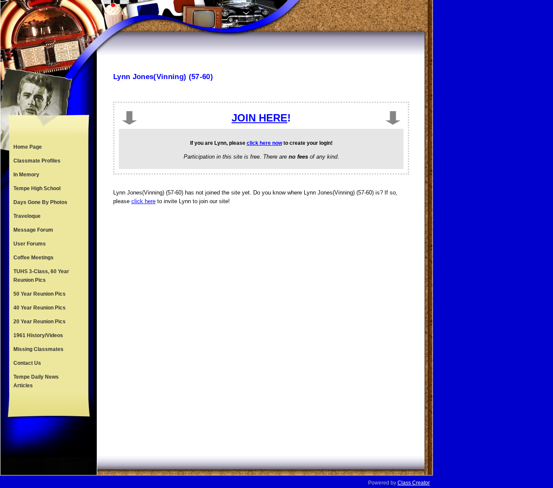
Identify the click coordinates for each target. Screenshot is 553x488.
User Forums (29, 244)
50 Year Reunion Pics (39, 294)
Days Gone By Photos (40, 202)
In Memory (26, 175)
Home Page (27, 147)
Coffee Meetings (33, 258)
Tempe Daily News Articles (36, 381)
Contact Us (27, 363)
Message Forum (33, 230)
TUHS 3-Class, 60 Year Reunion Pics (41, 275)
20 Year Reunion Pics (39, 322)
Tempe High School (36, 188)
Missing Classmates (38, 349)
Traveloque (27, 216)
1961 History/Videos (38, 335)
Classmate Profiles (36, 161)
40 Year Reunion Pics (39, 308)
